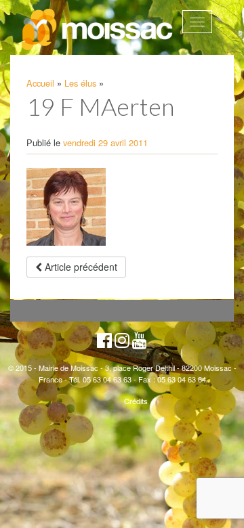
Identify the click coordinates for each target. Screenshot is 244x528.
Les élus (80, 82)
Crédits (136, 400)
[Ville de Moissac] (98, 29)
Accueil (40, 82)
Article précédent (79, 266)
